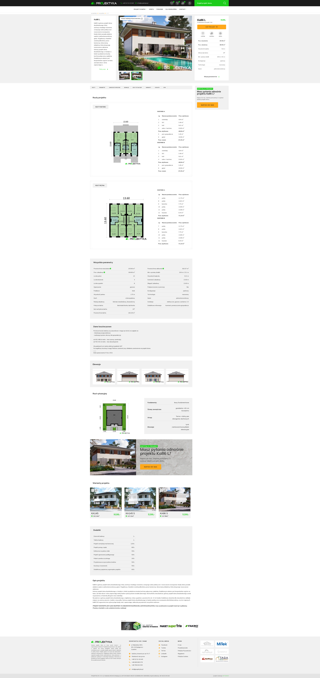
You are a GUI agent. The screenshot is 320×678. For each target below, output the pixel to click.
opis (164, 87)
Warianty (148, 87)
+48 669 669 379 (137, 662)
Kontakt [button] (182, 9)
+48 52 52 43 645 (128, 3)
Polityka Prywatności (184, 651)
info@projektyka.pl (142, 3)
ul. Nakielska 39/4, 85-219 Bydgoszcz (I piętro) (137, 647)
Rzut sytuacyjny (137, 87)
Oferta (151, 9)
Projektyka (94, 13)
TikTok (163, 651)
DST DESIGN (226, 675)
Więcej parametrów (210, 76)
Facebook (164, 645)
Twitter (163, 648)
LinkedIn (163, 653)
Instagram (164, 656)
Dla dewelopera (171, 9)
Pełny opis (102, 69)
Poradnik (159, 9)
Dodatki (157, 87)
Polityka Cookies (183, 656)
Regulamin (181, 653)
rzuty (93, 87)
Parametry (102, 87)
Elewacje (126, 87)
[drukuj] (220, 33)
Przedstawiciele (183, 648)
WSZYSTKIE (101, 13)
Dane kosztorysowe (114, 87)
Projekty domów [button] (139, 9)
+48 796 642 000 (137, 665)
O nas (179, 645)
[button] (189, 43)
